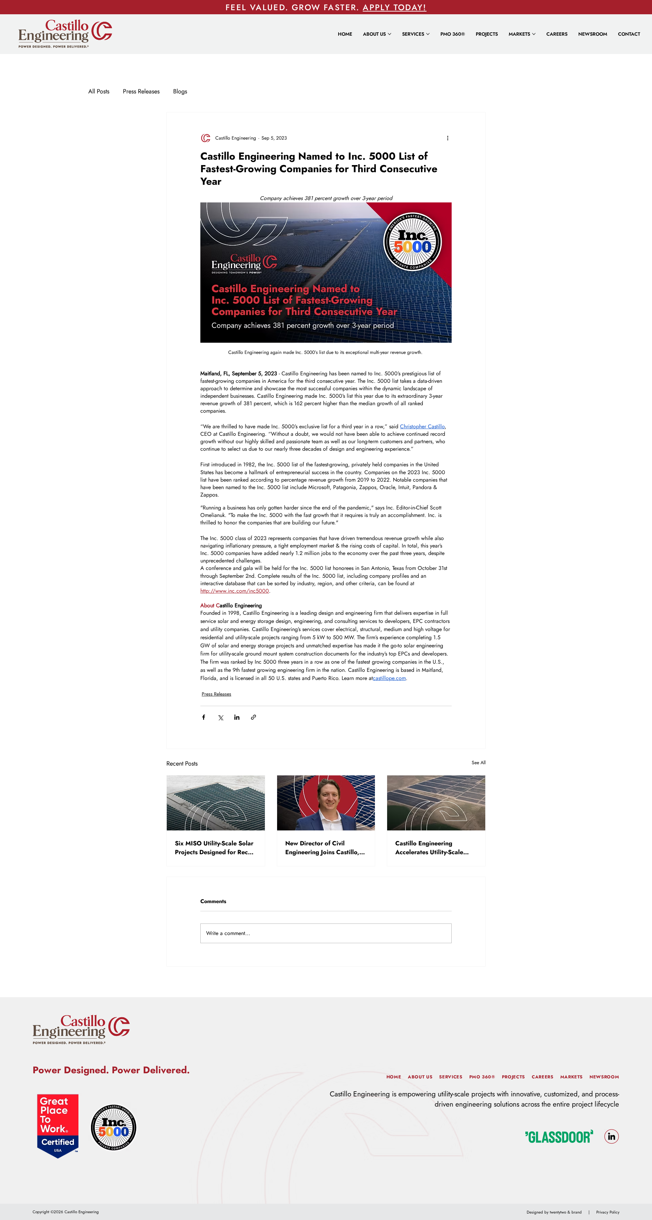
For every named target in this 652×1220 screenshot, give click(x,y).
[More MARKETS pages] (534, 34)
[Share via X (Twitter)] (220, 717)
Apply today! (395, 7)
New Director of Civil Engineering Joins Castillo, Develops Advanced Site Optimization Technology (322, 848)
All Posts (98, 91)
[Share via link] (253, 717)
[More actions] (447, 138)
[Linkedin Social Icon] (611, 1136)
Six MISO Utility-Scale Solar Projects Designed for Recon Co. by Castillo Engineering (215, 848)
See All (479, 762)
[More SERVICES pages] (428, 34)
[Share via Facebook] (203, 717)
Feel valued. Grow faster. (294, 7)
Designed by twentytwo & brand (554, 1212)
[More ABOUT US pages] (389, 34)
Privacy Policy (607, 1212)
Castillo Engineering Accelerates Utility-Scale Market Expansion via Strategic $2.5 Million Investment (429, 848)
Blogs (180, 91)
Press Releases (141, 91)
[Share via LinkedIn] (237, 717)
